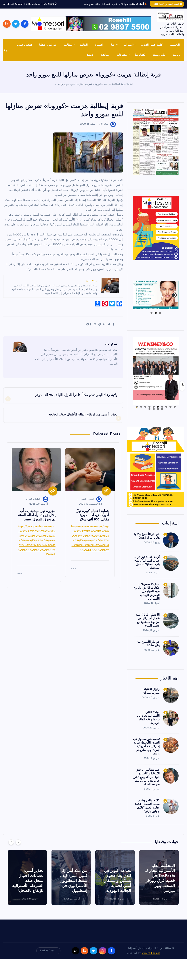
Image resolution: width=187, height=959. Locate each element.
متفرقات (122, 59)
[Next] (18, 846)
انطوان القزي (87, 503)
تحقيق (89, 59)
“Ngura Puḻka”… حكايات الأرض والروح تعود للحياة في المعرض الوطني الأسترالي (146, 596)
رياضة (176, 59)
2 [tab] (156, 317)
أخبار (112, 49)
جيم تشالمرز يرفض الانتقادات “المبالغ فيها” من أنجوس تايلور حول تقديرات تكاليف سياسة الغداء (146, 781)
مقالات (68, 49)
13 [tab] (153, 413)
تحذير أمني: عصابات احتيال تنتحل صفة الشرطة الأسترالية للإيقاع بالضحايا (71, 885)
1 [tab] (160, 317)
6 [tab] (154, 411)
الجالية (84, 49)
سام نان (103, 128)
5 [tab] (158, 411)
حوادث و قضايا (47, 49)
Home (129, 88)
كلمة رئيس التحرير (151, 49)
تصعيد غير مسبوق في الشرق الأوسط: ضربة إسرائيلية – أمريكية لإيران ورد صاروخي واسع (146, 751)
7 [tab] (149, 411)
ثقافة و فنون (24, 49)
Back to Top (46, 955)
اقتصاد (99, 49)
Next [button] (174, 298)
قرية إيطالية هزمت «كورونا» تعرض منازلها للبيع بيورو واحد (92, 88)
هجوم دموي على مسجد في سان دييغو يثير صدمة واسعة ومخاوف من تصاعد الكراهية (27, 885)
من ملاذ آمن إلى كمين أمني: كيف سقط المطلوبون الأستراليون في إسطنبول (117, 885)
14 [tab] (149, 413)
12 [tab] (158, 413)
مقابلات (104, 59)
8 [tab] (145, 411)
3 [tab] (151, 317)
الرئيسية (175, 49)
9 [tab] (141, 411)
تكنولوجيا (140, 59)
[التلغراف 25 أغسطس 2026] (156, 146)
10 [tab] (137, 411)
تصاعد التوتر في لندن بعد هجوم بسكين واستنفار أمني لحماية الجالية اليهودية (161, 885)
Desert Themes (151, 957)
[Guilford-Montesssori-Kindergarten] (156, 232)
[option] (159, 881)
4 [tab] (162, 411)
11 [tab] (162, 413)
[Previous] (11, 846)
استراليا (128, 49)
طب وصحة (159, 59)
